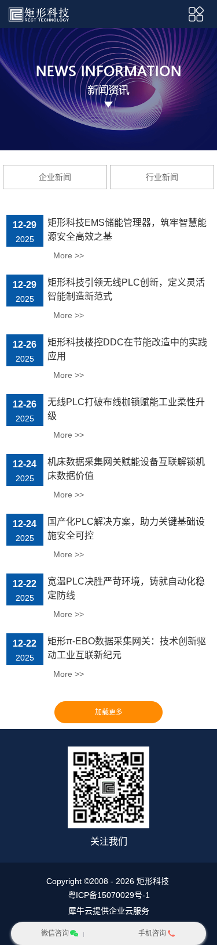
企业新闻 (55, 177)
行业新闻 (162, 177)
